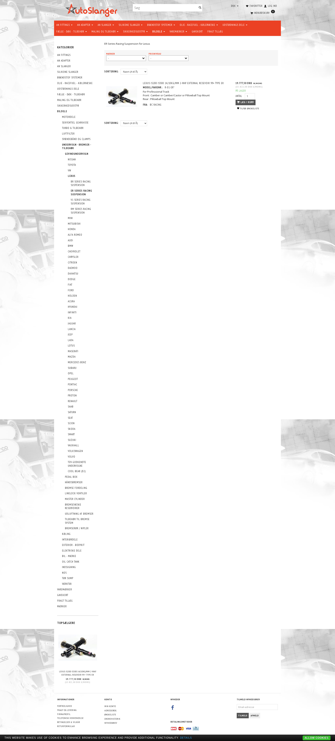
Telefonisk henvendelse (70, 718)
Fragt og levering (67, 710)
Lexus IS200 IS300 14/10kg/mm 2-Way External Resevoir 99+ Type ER (77, 673)
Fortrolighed (64, 706)
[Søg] (200, 8)
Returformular (66, 726)
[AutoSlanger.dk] (92, 9)
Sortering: (111, 71)
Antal (239, 96)
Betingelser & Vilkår (68, 722)
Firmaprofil (64, 714)
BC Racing (155, 104)
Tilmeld (242, 715)
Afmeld (255, 715)
